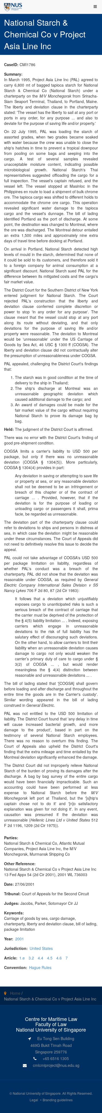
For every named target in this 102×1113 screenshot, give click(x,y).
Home (15, 993)
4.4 (40, 958)
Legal (34, 1099)
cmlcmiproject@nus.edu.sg (56, 1065)
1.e (22, 958)
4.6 (59, 958)
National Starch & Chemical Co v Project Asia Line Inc (50, 999)
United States (41, 948)
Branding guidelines (58, 1099)
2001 (19, 938)
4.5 (49, 958)
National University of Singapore (37, 1093)
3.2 (31, 958)
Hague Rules (40, 967)
